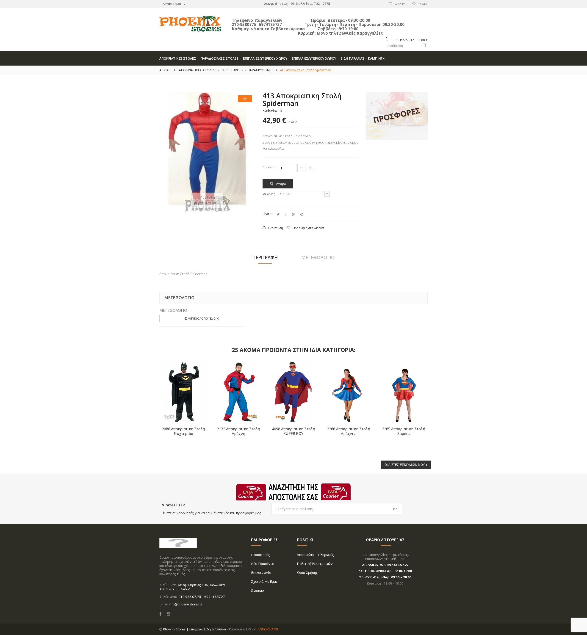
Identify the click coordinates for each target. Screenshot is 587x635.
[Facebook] (160, 614)
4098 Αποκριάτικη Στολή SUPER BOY (293, 431)
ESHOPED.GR (268, 629)
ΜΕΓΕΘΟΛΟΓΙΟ (318, 257)
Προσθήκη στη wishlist (308, 228)
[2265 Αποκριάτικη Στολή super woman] (403, 392)
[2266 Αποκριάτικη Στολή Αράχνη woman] (348, 392)
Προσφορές (260, 554)
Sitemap (257, 590)
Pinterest (301, 214)
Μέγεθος (269, 194)
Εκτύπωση (275, 228)
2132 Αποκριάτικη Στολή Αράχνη (238, 431)
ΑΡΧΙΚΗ (165, 70)
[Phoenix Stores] (190, 24)
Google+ (293, 214)
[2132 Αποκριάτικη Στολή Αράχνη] (238, 392)
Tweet (278, 214)
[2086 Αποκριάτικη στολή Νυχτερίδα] (183, 392)
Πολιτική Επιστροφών (315, 563)
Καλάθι (423, 4)
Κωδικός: (270, 110)
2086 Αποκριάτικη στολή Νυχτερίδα (183, 431)
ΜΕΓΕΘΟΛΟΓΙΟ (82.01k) (203, 318)
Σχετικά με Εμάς (264, 581)
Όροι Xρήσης (307, 572)
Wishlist (400, 4)
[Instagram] (168, 614)
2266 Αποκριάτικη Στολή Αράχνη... (348, 431)
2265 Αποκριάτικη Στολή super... (403, 431)
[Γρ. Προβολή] (200, 368)
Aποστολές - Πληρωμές (315, 554)
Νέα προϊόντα (262, 563)
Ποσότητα (270, 167)
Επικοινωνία (261, 572)
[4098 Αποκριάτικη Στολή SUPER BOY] (293, 392)
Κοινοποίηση (286, 214)
